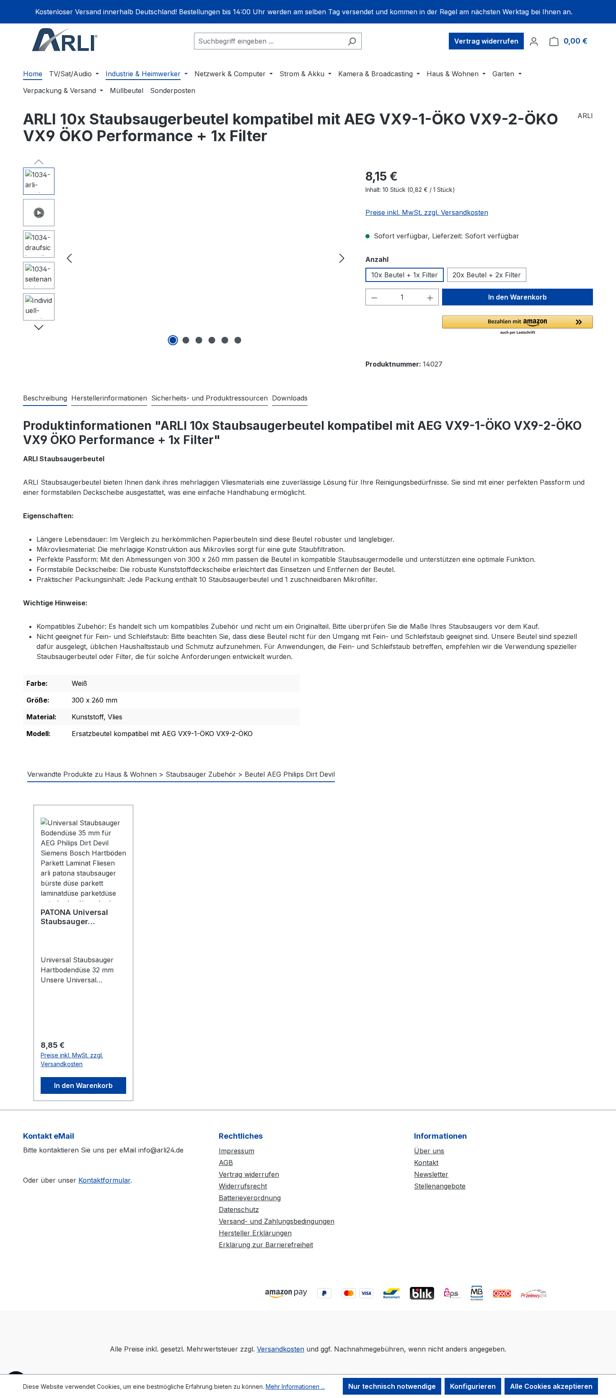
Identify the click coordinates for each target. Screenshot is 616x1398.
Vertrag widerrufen (486, 41)
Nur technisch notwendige (392, 1386)
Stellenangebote (440, 1186)
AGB (226, 1162)
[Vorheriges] (69, 257)
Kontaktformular (104, 1180)
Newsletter (431, 1174)
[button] (517, 325)
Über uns (429, 1151)
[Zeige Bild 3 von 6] (199, 340)
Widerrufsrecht (243, 1186)
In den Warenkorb (517, 297)
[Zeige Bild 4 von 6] (212, 340)
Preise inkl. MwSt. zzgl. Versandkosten (426, 212)
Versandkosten (280, 1349)
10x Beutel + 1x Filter (404, 275)
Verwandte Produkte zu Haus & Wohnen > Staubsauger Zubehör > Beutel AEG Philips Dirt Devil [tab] (181, 774)
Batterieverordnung (250, 1198)
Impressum (236, 1151)
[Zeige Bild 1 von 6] (173, 340)
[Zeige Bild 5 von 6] (225, 340)
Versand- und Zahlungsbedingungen (276, 1221)
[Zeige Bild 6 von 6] (238, 340)
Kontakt (426, 1162)
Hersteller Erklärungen (255, 1233)
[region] (308, 11)
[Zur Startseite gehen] (65, 39)
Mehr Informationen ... (295, 1386)
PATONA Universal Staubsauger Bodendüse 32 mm (75, 917)
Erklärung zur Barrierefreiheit (266, 1244)
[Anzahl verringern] (374, 297)
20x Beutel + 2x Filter (487, 275)
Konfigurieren (473, 1386)
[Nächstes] (342, 257)
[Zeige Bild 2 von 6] (186, 340)
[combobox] (268, 41)
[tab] (45, 398)
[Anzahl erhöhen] (430, 297)
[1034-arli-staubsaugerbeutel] (205, 258)
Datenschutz (239, 1209)
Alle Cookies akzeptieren (551, 1386)
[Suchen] (352, 41)
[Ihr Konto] (534, 41)
